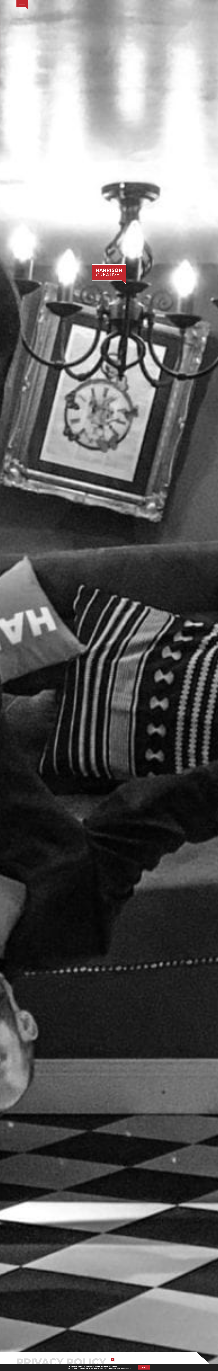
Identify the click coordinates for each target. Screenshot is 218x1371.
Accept (144, 1367)
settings (128, 1368)
